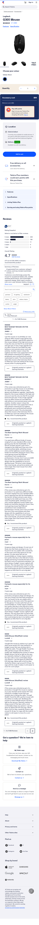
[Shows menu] (36, 2)
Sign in (26, 115)
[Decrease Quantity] (21, 88)
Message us (18, 797)
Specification (14, 26)
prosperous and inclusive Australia (15, 907)
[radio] (5, 79)
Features (6, 26)
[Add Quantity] (34, 88)
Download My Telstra (18, 761)
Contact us (18, 778)
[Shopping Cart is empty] (25, 2)
